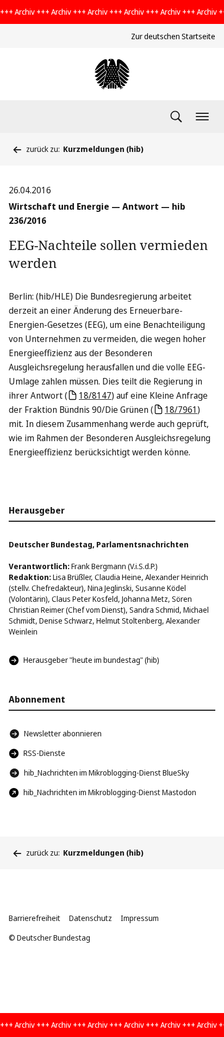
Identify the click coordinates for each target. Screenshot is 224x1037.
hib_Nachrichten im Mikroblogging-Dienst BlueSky (106, 772)
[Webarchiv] (112, 74)
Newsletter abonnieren (63, 733)
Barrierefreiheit (34, 918)
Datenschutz (90, 918)
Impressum (140, 918)
